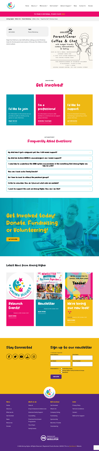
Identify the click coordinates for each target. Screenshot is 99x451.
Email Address (54, 354)
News (75, 6)
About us (34, 6)
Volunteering (54, 426)
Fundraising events (67, 368)
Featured (11, 313)
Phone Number (76, 361)
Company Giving (55, 412)
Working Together (44, 121)
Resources (9, 423)
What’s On (53, 409)
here (63, 14)
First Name (75, 354)
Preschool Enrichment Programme (34, 420)
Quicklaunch (73, 446)
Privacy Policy (76, 405)
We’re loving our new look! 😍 (78, 308)
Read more (12, 316)
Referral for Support (78, 416)
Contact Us (82, 6)
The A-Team (31, 425)
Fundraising (53, 416)
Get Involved (53, 6)
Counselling (31, 416)
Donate (90, 6)
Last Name (53, 361)
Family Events (32, 428)
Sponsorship (54, 419)
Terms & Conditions (78, 409)
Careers (74, 412)
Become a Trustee (55, 423)
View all (30, 405)
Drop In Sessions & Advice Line (37, 409)
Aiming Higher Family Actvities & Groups (73, 370)
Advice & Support (65, 6)
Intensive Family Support (35, 412)
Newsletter (46, 304)
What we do (43, 6)
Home (27, 6)
